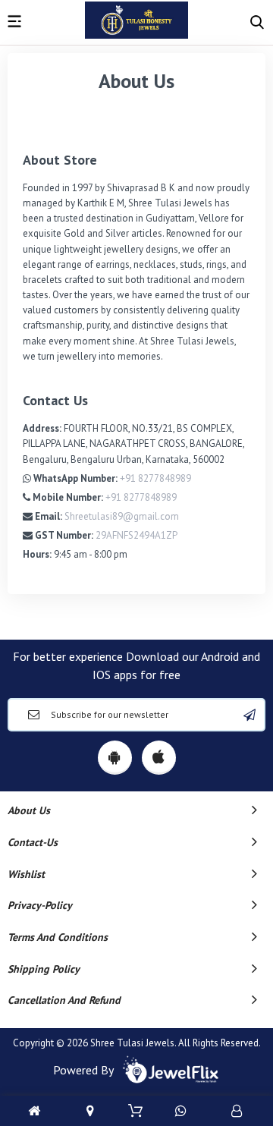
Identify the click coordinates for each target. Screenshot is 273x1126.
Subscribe (249, 715)
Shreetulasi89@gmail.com (121, 516)
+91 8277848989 (155, 478)
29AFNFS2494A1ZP (136, 535)
